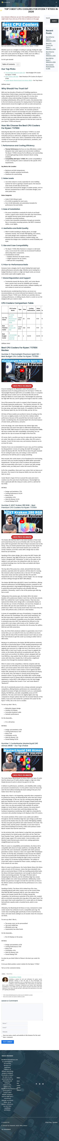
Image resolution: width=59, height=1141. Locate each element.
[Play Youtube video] (22, 33)
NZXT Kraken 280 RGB (11, 76)
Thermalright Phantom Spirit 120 (15, 73)
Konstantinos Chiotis (15, 977)
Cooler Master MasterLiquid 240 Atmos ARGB (18, 80)
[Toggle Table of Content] (17, 64)
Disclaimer (55, 1122)
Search (48, 18)
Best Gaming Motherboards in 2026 (50, 66)
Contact (18, 1085)
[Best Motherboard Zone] (5, 2)
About (18, 1081)
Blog (18, 1083)
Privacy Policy (48, 1122)
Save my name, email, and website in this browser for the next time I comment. (21, 1036)
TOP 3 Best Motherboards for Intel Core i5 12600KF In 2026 (17, 995)
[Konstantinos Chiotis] (5, 982)
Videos (19, 1090)
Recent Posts (9, 973)
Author (3, 973)
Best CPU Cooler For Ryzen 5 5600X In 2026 (14, 996)
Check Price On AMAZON (22, 386)
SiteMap (18, 1087)
